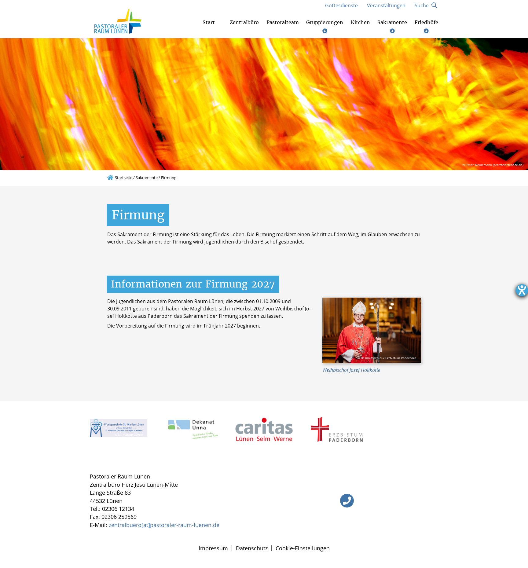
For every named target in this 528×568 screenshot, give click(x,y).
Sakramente (147, 177)
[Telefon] (347, 501)
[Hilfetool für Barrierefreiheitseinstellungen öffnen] (522, 290)
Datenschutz (252, 548)
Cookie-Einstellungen (303, 548)
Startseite (123, 177)
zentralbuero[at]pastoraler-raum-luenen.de (164, 525)
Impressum (213, 548)
